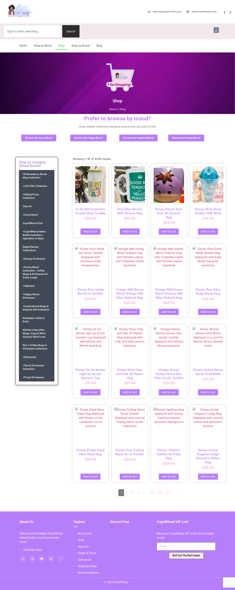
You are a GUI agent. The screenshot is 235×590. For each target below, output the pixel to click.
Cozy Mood (30, 214)
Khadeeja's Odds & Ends (33, 319)
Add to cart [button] (90, 231)
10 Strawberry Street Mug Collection (35, 176)
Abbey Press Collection (31, 196)
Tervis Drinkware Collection (33, 367)
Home (23, 45)
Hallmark (29, 285)
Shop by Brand (81, 45)
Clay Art (27, 206)
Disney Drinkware (34, 258)
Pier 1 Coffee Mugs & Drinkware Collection (35, 347)
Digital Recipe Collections (31, 248)
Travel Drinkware (33, 377)
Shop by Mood (42, 45)
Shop (61, 45)
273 (160, 492)
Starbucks (29, 357)
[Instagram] (230, 12)
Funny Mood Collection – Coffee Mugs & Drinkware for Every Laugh (35, 272)
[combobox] (32, 31)
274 (169, 492)
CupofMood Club (33, 223)
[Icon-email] (60, 558)
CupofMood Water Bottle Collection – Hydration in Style (34, 235)
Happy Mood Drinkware (31, 296)
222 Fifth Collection (35, 185)
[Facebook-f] (224, 12)
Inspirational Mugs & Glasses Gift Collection (36, 308)
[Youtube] (41, 558)
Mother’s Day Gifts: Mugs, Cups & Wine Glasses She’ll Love (34, 333)
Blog (99, 45)
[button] (216, 30)
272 (151, 492)
